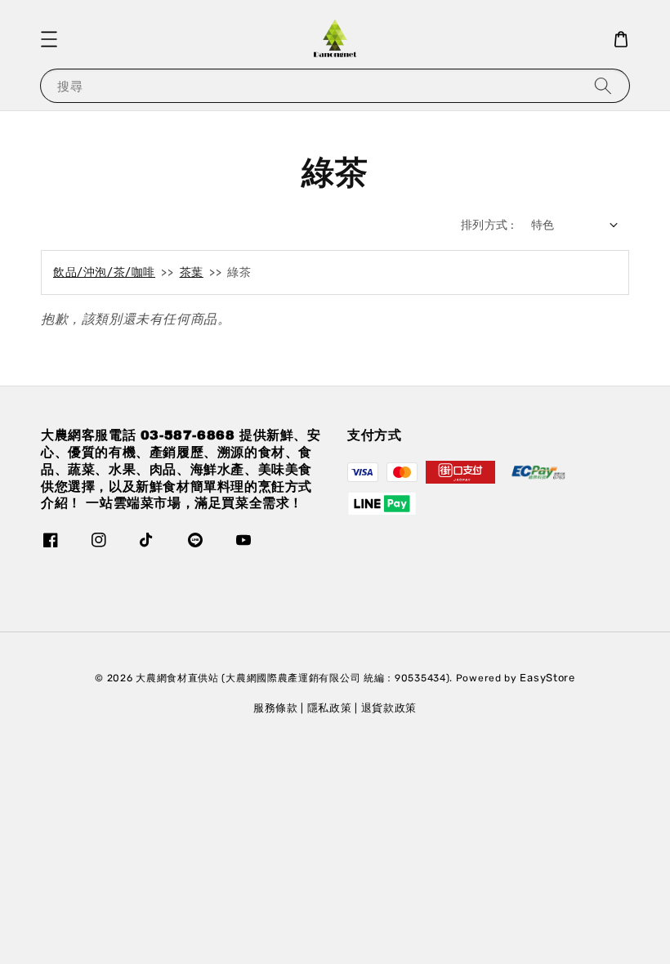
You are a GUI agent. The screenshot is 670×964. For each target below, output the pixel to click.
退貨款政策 (389, 708)
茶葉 (191, 272)
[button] (49, 39)
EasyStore (547, 678)
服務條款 (275, 708)
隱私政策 (329, 708)
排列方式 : (487, 225)
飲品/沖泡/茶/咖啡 (104, 272)
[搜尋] (603, 85)
